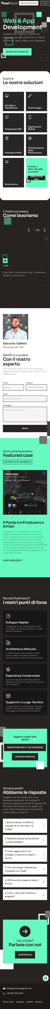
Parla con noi (36, 178)
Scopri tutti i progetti (17, 462)
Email (5, 394)
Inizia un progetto (28, 3)
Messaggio (7, 405)
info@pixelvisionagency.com (19, 988)
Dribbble (29, 1002)
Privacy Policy (8, 1002)
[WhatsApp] (46, 978)
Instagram (20, 1002)
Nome (5, 383)
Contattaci (25, 954)
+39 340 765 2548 (14, 993)
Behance (39, 1002)
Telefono (29, 383)
